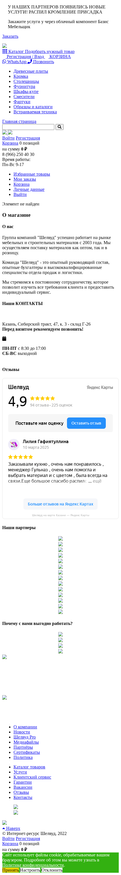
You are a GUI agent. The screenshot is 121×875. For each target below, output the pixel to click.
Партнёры (23, 747)
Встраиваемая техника (35, 111)
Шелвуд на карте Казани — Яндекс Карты (60, 515)
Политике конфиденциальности (33, 865)
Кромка (21, 76)
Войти (8, 138)
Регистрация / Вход (25, 56)
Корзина (10, 143)
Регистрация (28, 138)
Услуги (20, 772)
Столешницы (26, 81)
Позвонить (43, 61)
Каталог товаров (29, 766)
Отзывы (21, 792)
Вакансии (23, 787)
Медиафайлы (26, 742)
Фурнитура (24, 86)
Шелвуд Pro (25, 737)
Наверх (12, 828)
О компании (25, 726)
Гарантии (23, 782)
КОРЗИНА (59, 56)
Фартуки (22, 101)
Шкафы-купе (26, 91)
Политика (23, 757)
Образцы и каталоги (33, 106)
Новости (22, 732)
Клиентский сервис (32, 777)
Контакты (23, 797)
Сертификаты (27, 752)
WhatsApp (17, 61)
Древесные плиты (31, 71)
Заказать (10, 36)
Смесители (24, 96)
